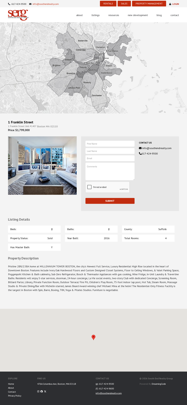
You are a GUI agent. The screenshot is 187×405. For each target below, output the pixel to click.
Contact (12, 391)
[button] (93, 337)
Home (11, 383)
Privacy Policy (14, 395)
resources (113, 15)
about (79, 15)
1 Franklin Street (20, 122)
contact (174, 15)
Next (73, 165)
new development (138, 15)
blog (159, 15)
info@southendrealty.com (45, 4)
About (11, 387)
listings (95, 15)
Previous (12, 165)
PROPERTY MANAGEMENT (149, 3)
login (175, 4)
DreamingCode (159, 383)
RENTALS (108, 3)
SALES (124, 3)
